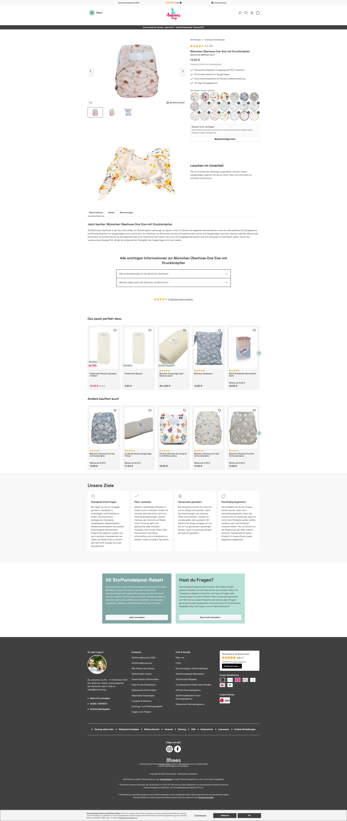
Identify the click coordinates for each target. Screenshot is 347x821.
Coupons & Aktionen (142, 701)
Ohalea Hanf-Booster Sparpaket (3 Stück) (103, 374)
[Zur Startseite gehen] (173, 14)
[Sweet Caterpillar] (244, 116)
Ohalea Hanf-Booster (133, 373)
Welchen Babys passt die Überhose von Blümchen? (143, 282)
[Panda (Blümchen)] (224, 97)
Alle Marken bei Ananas (143, 668)
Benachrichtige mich (225, 139)
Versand (168, 729)
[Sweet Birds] (234, 116)
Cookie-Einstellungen (245, 729)
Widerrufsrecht (151, 729)
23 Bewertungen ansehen (180, 299)
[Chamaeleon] (195, 97)
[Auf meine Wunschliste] (115, 330)
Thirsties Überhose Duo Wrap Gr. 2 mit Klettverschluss (173, 455)
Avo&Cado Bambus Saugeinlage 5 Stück (138, 455)
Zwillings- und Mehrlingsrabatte (147, 706)
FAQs (178, 663)
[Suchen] (240, 13)
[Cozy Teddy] (234, 106)
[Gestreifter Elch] (244, 106)
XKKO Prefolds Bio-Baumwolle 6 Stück (242, 374)
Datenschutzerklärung (128, 818)
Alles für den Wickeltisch (144, 684)
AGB (193, 729)
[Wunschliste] (246, 13)
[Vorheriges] (91, 71)
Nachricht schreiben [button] (210, 617)
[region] (136, 77)
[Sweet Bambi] (234, 97)
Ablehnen (225, 815)
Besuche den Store (202, 55)
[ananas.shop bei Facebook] (177, 749)
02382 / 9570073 (98, 703)
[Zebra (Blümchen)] (254, 116)
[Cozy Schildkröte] (224, 106)
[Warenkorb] (257, 13)
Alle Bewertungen (231, 666)
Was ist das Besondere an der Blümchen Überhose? (143, 273)
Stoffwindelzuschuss (142, 663)
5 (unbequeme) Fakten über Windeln (193, 684)
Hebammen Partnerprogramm (190, 704)
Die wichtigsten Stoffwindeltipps (192, 668)
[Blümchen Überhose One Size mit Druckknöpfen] (137, 71)
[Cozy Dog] (204, 106)
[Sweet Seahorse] (195, 106)
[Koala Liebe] (195, 116)
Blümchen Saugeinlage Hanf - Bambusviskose (171, 374)
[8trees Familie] (173, 760)
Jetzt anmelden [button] (137, 617)
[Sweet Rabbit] (254, 97)
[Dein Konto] (252, 13)
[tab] (96, 212)
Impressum (223, 729)
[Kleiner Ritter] (254, 106)
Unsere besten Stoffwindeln (145, 679)
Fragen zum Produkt (141, 712)
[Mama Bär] (204, 116)
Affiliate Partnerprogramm (188, 690)
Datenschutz (206, 729)
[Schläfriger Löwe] (214, 116)
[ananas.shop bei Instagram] (169, 749)
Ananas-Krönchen (206, 797)
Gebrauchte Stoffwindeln (144, 690)
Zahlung (181, 729)
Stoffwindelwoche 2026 (143, 657)
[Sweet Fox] (244, 97)
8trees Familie (164, 764)
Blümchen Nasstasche (203, 373)
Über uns (180, 657)
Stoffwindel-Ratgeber (186, 679)
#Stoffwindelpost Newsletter (190, 674)
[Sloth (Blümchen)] (224, 116)
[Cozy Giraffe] (204, 97)
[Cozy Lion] (214, 106)
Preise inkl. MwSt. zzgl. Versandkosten (205, 64)
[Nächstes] (183, 71)
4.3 (209, 46)
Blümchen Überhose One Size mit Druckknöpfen (102, 455)
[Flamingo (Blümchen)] (214, 97)
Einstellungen (200, 815)
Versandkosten (166, 779)
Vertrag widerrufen (104, 729)
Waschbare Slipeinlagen (143, 695)
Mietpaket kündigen (128, 729)
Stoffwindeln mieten (142, 674)
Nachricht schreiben (100, 698)
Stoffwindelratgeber (100, 709)
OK (249, 815)
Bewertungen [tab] (126, 212)
